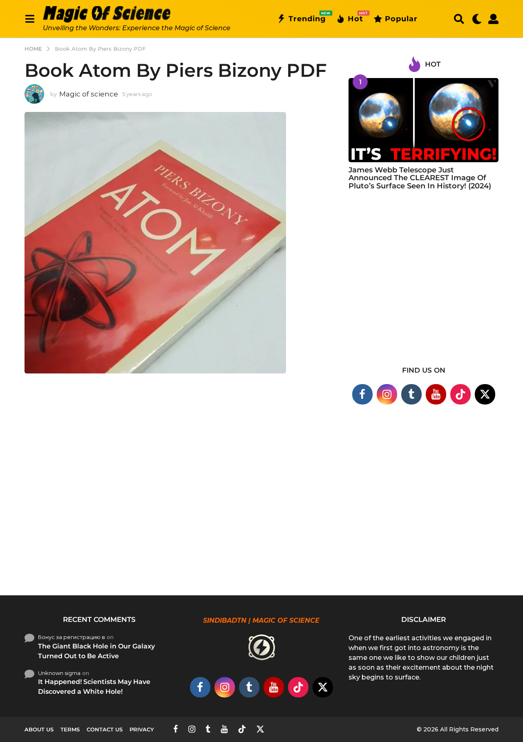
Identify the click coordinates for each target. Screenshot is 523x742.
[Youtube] (436, 394)
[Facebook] (362, 394)
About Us (39, 729)
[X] (485, 394)
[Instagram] (387, 394)
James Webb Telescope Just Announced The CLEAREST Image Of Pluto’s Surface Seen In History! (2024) (420, 177)
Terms (70, 729)
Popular (401, 18)
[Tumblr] (411, 394)
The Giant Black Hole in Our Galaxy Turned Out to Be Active (96, 651)
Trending (307, 17)
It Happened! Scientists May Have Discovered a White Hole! (94, 686)
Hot (355, 17)
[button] (30, 19)
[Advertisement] (423, 283)
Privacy (142, 729)
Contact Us (105, 729)
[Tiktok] (460, 394)
